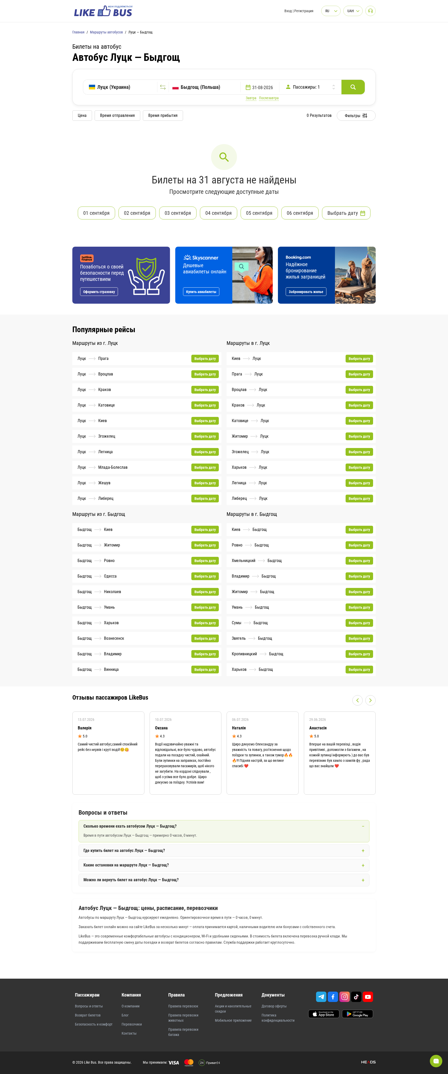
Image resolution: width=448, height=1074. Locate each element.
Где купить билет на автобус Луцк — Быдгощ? (124, 850)
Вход (288, 11)
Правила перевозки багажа (183, 1032)
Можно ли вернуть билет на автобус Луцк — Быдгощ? (131, 879)
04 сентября (218, 213)
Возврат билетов (88, 1015)
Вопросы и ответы (89, 1006)
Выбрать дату (342, 213)
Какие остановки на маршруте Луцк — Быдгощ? (126, 865)
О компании (130, 1006)
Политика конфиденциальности (278, 1017)
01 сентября (96, 213)
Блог (125, 1015)
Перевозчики (132, 1024)
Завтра (251, 98)
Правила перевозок (183, 1006)
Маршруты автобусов (106, 32)
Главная (78, 32)
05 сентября (259, 213)
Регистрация (303, 11)
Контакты (129, 1033)
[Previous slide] (357, 700)
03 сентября (178, 213)
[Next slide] (370, 700)
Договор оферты (274, 1006)
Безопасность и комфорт (94, 1024)
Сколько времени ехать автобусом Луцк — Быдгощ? (130, 826)
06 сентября (300, 213)
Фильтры (352, 115)
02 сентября (137, 213)
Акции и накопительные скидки (233, 1008)
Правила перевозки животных (183, 1017)
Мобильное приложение (233, 1020)
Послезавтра (269, 98)
